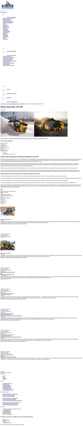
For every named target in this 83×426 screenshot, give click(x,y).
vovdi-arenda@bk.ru (7, 412)
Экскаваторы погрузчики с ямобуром (10, 404)
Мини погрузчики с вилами (9, 395)
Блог (4, 376)
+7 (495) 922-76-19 (7, 411)
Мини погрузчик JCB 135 (5, 219)
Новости (5, 378)
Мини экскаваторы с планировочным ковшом (12, 400)
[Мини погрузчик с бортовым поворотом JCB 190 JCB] (17, 137)
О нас (4, 375)
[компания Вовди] (7, 8)
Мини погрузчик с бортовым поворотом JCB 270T (11, 315)
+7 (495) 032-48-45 (7, 409)
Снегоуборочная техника (8, 389)
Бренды (4, 379)
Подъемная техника (7, 388)
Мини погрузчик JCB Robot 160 (7, 274)
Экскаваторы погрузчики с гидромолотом (11, 402)
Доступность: (3, 236)
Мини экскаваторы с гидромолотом (10, 398)
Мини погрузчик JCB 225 (5, 253)
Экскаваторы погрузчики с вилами (10, 403)
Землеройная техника (7, 387)
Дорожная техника (7, 386)
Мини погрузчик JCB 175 (5, 294)
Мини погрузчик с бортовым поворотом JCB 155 (10, 336)
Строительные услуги (7, 383)
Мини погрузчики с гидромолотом (10, 394)
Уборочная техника (7, 385)
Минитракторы (6, 384)
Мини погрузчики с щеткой (8, 396)
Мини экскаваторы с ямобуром (9, 399)
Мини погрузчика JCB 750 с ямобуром (8, 357)
